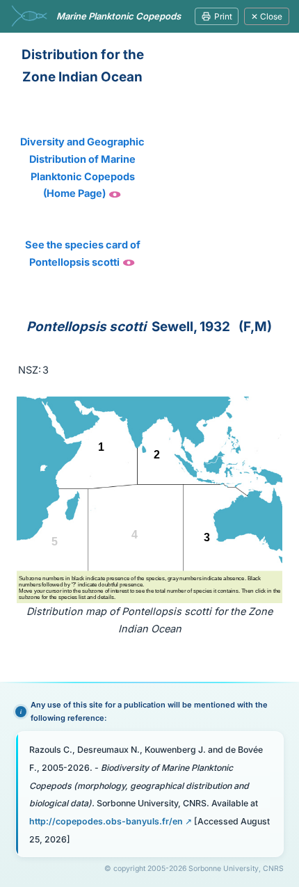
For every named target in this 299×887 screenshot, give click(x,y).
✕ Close (266, 16)
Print (223, 16)
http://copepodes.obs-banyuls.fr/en (106, 821)
